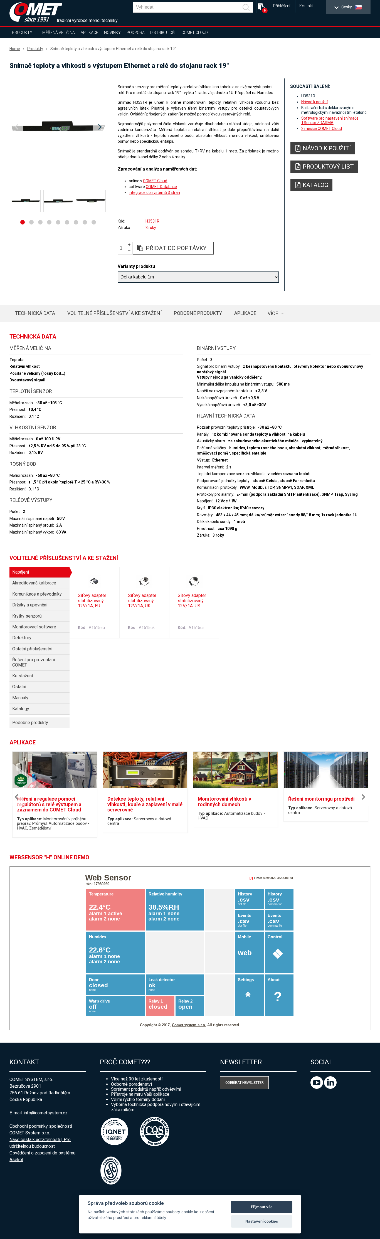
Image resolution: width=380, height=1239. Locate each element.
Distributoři (163, 32)
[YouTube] (317, 1087)
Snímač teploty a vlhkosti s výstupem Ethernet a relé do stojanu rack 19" (113, 48)
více (273, 313)
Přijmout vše (262, 1207)
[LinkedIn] (330, 1087)
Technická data (35, 313)
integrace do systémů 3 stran (154, 192)
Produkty (22, 32)
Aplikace (89, 32)
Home (14, 48)
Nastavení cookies (261, 1221)
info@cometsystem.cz (46, 1112)
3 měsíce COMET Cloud (321, 128)
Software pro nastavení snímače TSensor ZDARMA (330, 120)
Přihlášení (281, 6)
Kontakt (306, 6)
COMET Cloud (194, 32)
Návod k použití (314, 102)
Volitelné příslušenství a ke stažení (114, 313)
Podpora (136, 32)
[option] (58, 127)
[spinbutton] (123, 248)
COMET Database (161, 186)
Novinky (112, 32)
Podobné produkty (198, 313)
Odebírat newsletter (244, 1082)
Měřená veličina (58, 32)
